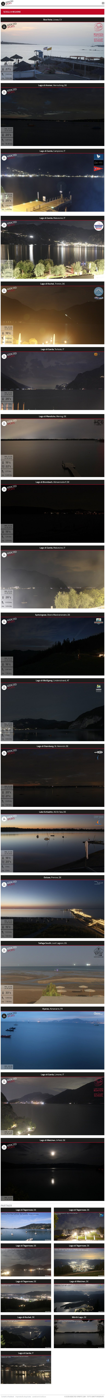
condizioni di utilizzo (39, 1396)
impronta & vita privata (23, 1396)
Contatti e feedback (7, 1396)
